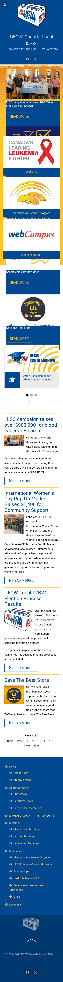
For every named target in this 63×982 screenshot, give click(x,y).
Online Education (31, 255)
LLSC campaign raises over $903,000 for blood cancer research (30, 425)
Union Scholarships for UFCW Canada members (37, 377)
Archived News (22, 779)
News (12, 766)
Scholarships (21, 871)
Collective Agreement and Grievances (26, 887)
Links (16, 896)
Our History (20, 794)
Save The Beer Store (26, 679)
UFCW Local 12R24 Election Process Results (25, 598)
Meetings (14, 823)
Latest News (20, 772)
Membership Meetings (26, 829)
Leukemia (32, 171)
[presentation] (29, 401)
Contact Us (47, 816)
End (36, 745)
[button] (27, 395)
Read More (19, 116)
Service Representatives (27, 808)
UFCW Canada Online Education (32, 864)
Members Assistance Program (31, 213)
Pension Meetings (24, 836)
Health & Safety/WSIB (26, 878)
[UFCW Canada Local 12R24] (31, 924)
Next (27, 745)
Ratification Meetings (26, 843)
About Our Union (19, 787)
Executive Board (23, 801)
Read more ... (23, 481)
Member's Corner (19, 816)
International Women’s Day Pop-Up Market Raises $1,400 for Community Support (29, 501)
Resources (15, 851)
